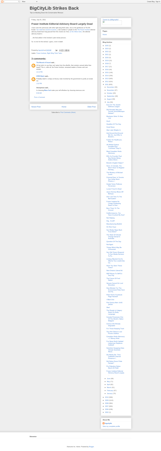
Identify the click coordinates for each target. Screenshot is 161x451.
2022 (107, 51)
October (110, 93)
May (108, 381)
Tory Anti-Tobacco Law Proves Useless (114, 332)
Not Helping (110, 218)
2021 (107, 54)
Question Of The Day (113, 241)
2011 (107, 84)
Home (64, 107)
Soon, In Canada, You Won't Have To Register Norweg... (115, 167)
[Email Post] (56, 50)
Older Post (91, 107)
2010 (107, 397)
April (108, 384)
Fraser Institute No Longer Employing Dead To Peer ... (113, 203)
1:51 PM (39, 83)
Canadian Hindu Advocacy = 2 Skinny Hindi (115, 337)
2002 (107, 412)
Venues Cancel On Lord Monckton (114, 284)
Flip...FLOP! (110, 221)
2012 (107, 81)
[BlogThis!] (62, 50)
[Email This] (60, 50)
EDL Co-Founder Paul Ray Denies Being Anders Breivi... (114, 158)
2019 (107, 60)
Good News (110, 127)
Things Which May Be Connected (114, 248)
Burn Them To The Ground (112, 209)
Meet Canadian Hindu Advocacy (114, 152)
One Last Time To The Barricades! (114, 197)
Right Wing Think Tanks (54, 53)
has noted (39, 30)
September (111, 96)
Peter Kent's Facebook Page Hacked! (114, 295)
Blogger (91, 446)
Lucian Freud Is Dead (113, 189)
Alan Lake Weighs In (113, 130)
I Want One (110, 299)
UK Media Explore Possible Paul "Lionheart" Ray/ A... (114, 146)
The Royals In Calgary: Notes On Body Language (114, 312)
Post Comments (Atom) (67, 112)
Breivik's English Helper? (115, 163)
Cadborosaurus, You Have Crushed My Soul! (115, 214)
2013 (107, 78)
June (109, 378)
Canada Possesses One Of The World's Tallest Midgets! (114, 319)
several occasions (51, 30)
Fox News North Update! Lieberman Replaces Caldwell (115, 343)
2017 (107, 66)
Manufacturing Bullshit (114, 224)
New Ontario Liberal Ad (114, 270)
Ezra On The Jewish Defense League (113, 106)
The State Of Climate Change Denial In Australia (113, 236)
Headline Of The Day (113, 124)
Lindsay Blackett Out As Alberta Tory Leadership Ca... (115, 261)
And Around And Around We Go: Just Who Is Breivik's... (114, 135)
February (110, 390)
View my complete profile (111, 426)
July (108, 102)
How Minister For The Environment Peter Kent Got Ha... (115, 290)
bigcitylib (41, 50)
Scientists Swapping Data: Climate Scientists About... (115, 350)
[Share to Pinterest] (68, 50)
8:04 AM (39, 93)
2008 (107, 403)
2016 (107, 69)
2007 (107, 406)
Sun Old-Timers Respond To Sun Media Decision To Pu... (115, 254)
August (109, 99)
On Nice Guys (111, 227)
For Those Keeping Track (115, 328)
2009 (107, 400)
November (111, 90)
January (110, 393)
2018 (107, 63)
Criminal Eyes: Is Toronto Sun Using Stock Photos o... (115, 179)
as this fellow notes (76, 32)
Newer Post (36, 107)
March (109, 387)
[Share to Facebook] (66, 50)
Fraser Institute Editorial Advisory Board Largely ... (115, 373)
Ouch (108, 121)
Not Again (109, 244)
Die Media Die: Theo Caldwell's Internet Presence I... (113, 356)
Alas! (108, 307)
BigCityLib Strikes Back (54, 8)
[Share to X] (64, 50)
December (111, 87)
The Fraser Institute (83, 30)
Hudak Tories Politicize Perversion (114, 185)
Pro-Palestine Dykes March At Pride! (113, 367)
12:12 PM (39, 72)
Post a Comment (39, 97)
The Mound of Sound (43, 62)
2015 (107, 72)
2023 (107, 48)
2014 (107, 75)
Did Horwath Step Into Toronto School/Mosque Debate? (115, 111)
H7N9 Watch (40, 76)
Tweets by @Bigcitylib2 (111, 20)
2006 (107, 409)
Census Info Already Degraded (113, 324)
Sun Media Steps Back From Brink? (114, 231)
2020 (107, 57)
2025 (107, 45)
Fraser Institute (41, 53)
